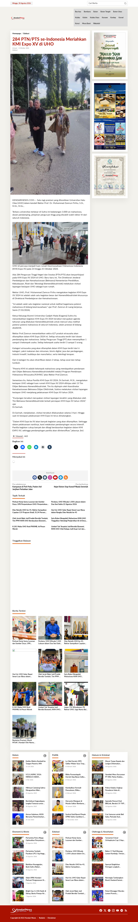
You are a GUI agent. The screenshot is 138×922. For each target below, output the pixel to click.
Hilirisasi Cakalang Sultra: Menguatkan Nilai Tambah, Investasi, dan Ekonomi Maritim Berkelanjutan (35, 789)
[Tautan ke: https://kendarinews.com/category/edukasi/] (84, 832)
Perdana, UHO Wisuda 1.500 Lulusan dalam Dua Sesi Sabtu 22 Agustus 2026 (68, 503)
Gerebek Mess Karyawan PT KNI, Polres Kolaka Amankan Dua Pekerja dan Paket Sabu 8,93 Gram (115, 776)
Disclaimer (52, 918)
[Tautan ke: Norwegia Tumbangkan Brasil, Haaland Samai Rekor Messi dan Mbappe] (97, 882)
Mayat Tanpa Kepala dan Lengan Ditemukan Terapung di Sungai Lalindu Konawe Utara (115, 762)
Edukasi (15, 50)
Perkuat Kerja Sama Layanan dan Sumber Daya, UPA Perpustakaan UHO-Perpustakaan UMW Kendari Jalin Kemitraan (30, 503)
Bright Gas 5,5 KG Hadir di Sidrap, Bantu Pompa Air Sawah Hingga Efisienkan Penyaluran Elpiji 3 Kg (36, 892)
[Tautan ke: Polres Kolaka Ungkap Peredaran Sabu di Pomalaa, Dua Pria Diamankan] (97, 792)
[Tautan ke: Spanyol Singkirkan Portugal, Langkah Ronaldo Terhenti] (97, 869)
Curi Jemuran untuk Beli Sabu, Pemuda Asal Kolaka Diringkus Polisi (114, 816)
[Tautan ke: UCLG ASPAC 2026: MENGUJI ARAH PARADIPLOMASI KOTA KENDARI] (18, 779)
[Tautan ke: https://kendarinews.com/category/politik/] (84, 755)
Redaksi (42, 918)
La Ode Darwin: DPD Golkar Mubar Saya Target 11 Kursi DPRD (75, 762)
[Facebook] (34, 477)
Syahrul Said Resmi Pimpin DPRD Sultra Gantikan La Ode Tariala (75, 816)
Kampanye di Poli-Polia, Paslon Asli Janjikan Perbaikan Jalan (27, 486)
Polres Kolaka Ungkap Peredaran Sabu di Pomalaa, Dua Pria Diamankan (113, 789)
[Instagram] (50, 477)
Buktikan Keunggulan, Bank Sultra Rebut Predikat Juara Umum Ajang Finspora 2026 (34, 866)
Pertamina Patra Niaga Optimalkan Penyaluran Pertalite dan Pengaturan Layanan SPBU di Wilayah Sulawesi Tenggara (36, 839)
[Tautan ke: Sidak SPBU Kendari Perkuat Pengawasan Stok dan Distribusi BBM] (18, 882)
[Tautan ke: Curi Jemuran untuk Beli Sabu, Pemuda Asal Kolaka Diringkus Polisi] (97, 819)
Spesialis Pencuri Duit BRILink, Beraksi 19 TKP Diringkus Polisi (114, 802)
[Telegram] (60, 477)
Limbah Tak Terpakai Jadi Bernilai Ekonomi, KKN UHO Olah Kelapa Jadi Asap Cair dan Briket (67, 528)
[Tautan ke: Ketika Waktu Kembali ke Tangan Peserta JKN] (18, 766)
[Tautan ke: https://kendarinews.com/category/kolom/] (44, 755)
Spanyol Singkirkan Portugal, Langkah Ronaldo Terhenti (112, 866)
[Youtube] (55, 477)
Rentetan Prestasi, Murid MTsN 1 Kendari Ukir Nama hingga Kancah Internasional (23, 742)
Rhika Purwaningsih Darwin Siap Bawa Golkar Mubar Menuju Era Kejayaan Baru (75, 776)
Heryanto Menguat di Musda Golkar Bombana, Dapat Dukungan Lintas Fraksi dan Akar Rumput (74, 802)
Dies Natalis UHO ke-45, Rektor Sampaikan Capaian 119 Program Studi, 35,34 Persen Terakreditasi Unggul (29, 511)
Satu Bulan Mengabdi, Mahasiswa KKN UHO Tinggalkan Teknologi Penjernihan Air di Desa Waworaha (68, 520)
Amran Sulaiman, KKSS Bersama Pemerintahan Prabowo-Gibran (35, 816)
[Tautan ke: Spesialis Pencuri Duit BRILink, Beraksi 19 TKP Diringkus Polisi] (97, 806)
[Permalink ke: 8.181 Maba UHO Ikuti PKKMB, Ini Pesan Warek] (24, 694)
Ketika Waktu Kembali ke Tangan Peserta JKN (36, 762)
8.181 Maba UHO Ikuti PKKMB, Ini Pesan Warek (28, 528)
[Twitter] (40, 477)
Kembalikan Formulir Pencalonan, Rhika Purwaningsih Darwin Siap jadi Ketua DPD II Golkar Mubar (75, 789)
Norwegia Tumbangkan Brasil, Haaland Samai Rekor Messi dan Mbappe (115, 879)
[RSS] (66, 477)
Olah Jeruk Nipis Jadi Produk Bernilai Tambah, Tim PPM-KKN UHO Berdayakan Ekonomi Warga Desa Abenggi (30, 520)
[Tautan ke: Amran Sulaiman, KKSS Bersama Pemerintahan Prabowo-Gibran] (18, 819)
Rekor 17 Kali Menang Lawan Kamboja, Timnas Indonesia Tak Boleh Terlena (114, 852)
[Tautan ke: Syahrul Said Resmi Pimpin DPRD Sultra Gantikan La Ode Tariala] (57, 819)
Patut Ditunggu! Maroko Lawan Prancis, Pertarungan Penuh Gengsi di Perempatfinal (114, 892)
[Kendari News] (17, 18)
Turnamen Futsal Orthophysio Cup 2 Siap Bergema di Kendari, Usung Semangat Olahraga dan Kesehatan (114, 839)
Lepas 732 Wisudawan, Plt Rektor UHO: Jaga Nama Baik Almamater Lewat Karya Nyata (75, 709)
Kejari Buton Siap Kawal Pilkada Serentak (71, 485)
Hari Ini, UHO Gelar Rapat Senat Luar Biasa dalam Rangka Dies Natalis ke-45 (68, 511)
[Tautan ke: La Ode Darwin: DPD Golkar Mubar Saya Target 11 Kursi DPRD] (57, 766)
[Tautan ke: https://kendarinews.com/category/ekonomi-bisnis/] (44, 832)
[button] (125, 3)
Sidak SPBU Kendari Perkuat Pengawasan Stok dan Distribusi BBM (36, 879)
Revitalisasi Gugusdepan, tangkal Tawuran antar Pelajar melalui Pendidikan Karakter (36, 802)
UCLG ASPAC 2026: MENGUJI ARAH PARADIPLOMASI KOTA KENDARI (35, 776)
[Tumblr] (45, 477)
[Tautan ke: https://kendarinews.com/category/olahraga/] (124, 832)
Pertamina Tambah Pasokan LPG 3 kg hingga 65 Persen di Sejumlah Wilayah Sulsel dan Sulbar (36, 852)
